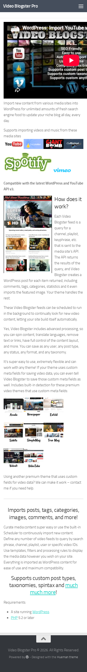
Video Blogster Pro (20, 6)
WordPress (40, 612)
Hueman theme (67, 657)
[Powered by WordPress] (27, 657)
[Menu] (81, 6)
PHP (14, 618)
